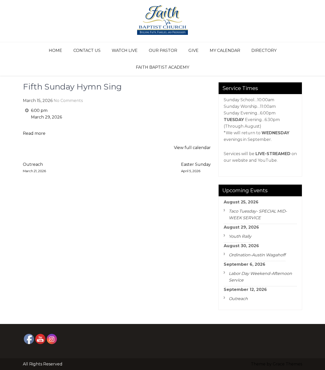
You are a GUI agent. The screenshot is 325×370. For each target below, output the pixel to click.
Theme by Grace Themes (276, 364)
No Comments (68, 100)
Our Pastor (163, 50)
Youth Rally (240, 236)
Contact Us (87, 50)
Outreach (34, 167)
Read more (34, 133)
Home (55, 50)
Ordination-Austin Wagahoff (257, 255)
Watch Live (125, 50)
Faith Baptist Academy (162, 67)
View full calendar (192, 147)
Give (193, 50)
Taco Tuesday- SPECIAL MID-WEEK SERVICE (258, 214)
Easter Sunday (196, 167)
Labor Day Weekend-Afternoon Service (260, 277)
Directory (264, 50)
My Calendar (225, 50)
